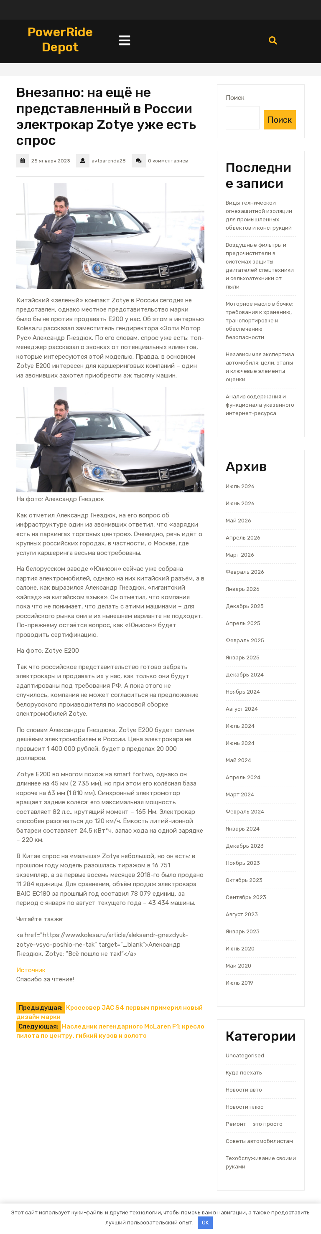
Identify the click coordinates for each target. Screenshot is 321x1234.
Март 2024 (240, 794)
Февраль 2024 (245, 811)
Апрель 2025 (243, 623)
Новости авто (244, 1090)
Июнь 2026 (240, 503)
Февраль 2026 (245, 572)
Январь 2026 (243, 589)
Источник (31, 970)
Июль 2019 (239, 983)
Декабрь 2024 (245, 674)
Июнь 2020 (240, 948)
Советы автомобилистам (259, 1141)
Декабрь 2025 (245, 606)
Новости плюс (244, 1107)
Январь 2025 (243, 657)
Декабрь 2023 (245, 846)
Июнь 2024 (240, 743)
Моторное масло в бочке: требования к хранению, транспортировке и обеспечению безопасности (259, 320)
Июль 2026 (240, 486)
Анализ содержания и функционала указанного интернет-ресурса (260, 404)
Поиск (235, 97)
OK (205, 1222)
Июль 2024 (240, 726)
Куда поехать (244, 1072)
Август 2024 (242, 709)
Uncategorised (245, 1055)
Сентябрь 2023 (246, 897)
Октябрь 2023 (244, 880)
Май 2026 (238, 520)
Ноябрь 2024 (243, 692)
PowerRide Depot (60, 40)
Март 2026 (240, 555)
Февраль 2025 (245, 640)
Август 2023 (242, 914)
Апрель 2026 (243, 538)
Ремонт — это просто (254, 1124)
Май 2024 (238, 760)
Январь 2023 (243, 931)
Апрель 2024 (243, 777)
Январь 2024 (243, 829)
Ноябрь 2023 (243, 863)
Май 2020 (238, 966)
